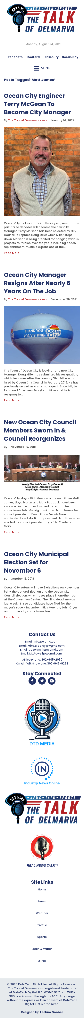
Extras (42, 961)
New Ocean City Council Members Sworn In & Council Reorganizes (40, 430)
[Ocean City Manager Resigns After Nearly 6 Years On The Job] (42, 335)
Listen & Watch (42, 949)
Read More (11, 253)
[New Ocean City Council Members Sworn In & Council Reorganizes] (42, 472)
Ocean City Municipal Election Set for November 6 (36, 562)
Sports (42, 937)
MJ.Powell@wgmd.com (46, 653)
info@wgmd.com (46, 642)
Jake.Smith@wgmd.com (46, 650)
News (42, 901)
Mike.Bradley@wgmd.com (46, 646)
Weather (42, 913)
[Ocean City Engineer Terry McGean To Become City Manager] (42, 172)
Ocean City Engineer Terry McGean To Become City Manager (37, 104)
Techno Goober (51, 1012)
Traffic (42, 925)
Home (42, 889)
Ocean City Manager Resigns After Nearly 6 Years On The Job (37, 283)
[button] (32, 681)
